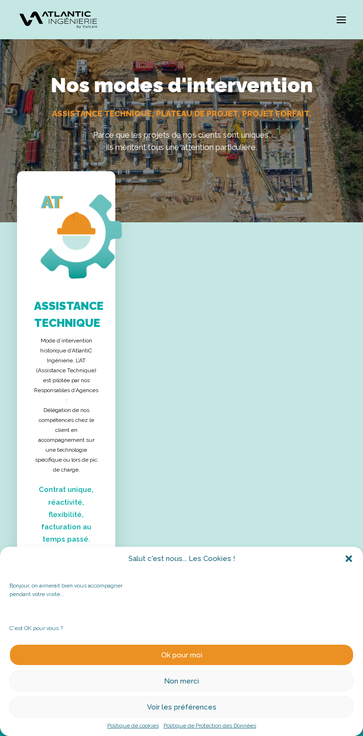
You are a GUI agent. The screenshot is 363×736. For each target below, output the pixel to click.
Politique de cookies (133, 725)
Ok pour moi (181, 655)
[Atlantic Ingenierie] (58, 19)
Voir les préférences (181, 707)
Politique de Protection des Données (210, 725)
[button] (349, 558)
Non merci (181, 681)
